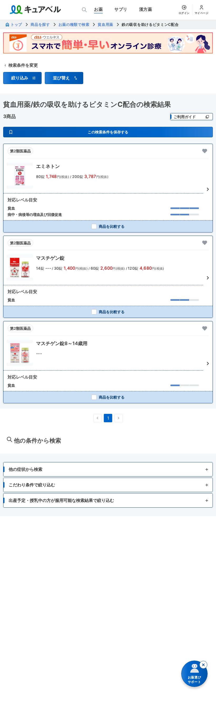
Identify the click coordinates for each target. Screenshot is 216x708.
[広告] (108, 43)
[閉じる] (203, 665)
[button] (22, 78)
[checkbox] (108, 226)
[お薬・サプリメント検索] (84, 10)
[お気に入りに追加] (204, 151)
